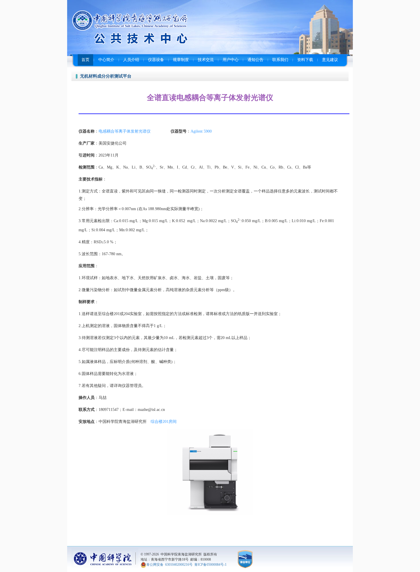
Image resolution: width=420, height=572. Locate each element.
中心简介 (106, 60)
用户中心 (231, 60)
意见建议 (330, 60)
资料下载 (305, 60)
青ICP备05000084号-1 (210, 564)
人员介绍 (131, 60)
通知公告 (255, 60)
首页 (85, 60)
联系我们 (280, 60)
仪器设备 (156, 60)
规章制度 (181, 60)
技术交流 (206, 60)
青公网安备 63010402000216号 (169, 564)
